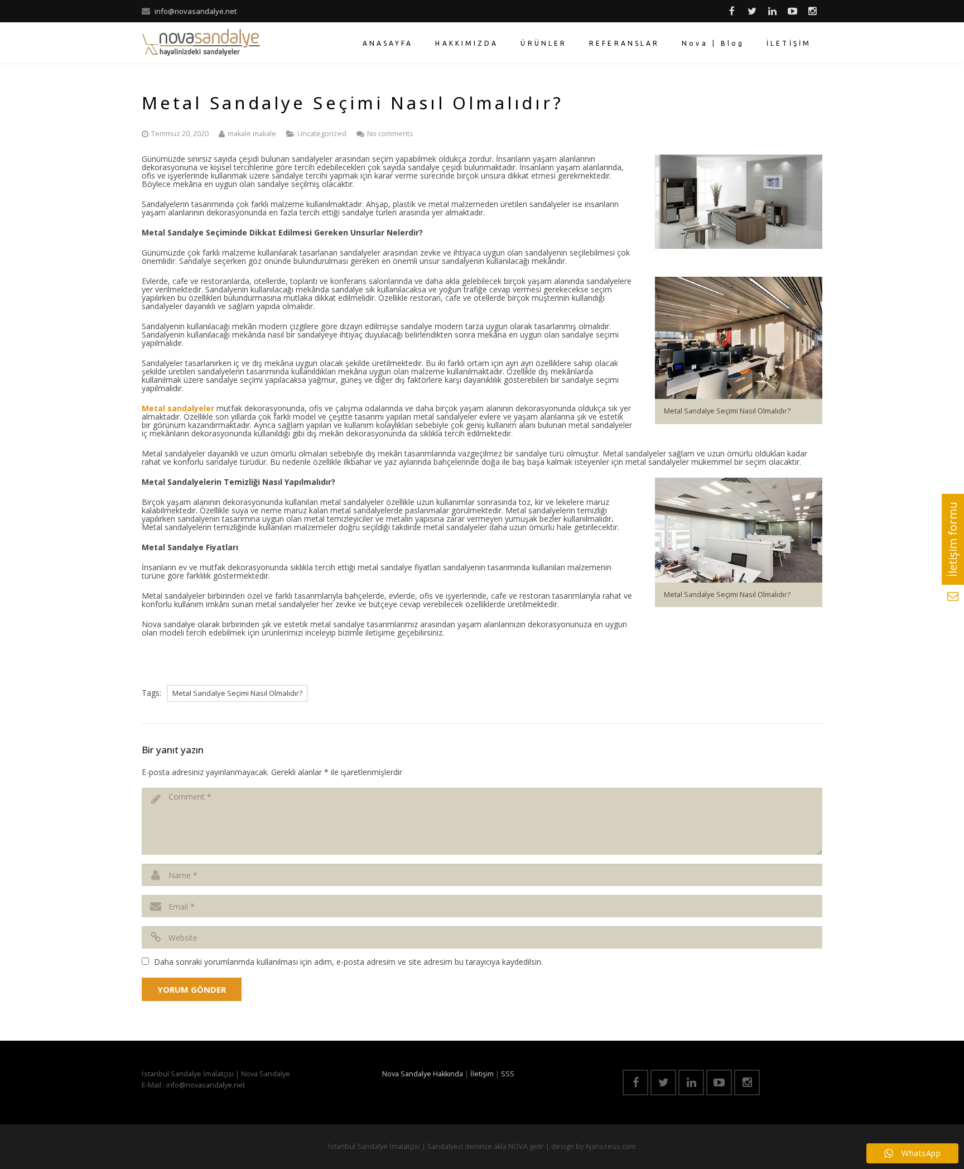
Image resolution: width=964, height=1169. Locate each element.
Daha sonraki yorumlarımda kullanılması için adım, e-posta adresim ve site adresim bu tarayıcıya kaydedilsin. (348, 961)
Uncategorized (321, 133)
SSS (507, 1074)
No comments (390, 133)
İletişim (482, 1074)
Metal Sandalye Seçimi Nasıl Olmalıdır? (237, 693)
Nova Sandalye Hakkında (422, 1074)
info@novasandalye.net (196, 11)
